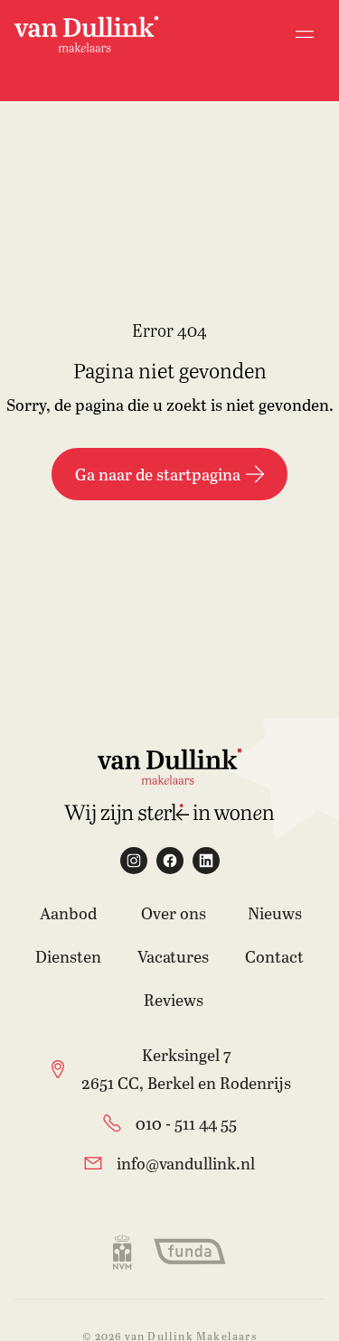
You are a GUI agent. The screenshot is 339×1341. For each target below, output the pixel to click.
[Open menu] (305, 34)
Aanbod (68, 913)
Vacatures (173, 956)
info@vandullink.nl (186, 1163)
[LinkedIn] (206, 860)
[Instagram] (133, 860)
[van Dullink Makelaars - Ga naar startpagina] (86, 33)
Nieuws (275, 913)
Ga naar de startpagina (157, 474)
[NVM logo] (122, 1252)
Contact (274, 956)
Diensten (68, 956)
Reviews (173, 999)
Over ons (173, 913)
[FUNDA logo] (190, 1252)
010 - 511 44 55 (186, 1123)
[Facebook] (170, 860)
